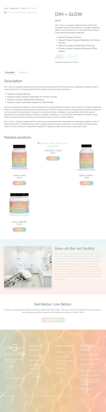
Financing (60, 368)
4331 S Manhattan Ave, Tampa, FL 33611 (13, 360)
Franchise (60, 372)
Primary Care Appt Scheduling (64, 362)
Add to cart (71, 57)
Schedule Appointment (66, 285)
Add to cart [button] (19, 183)
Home (6, 8)
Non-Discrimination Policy (45, 396)
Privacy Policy (9, 396)
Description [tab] (10, 72)
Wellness (35, 364)
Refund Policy (65, 396)
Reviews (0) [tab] (24, 72)
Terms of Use (25, 396)
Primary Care (36, 356)
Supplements (14, 8)
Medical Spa (36, 360)
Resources (35, 369)
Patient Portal (62, 356)
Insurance (60, 352)
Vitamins (23, 8)
